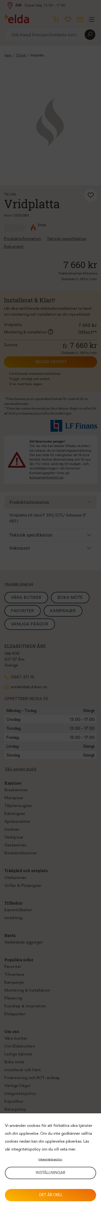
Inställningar (50, 1173)
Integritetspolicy (50, 1159)
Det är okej (50, 1195)
